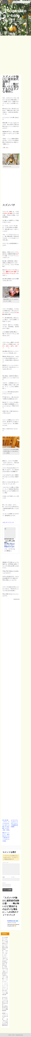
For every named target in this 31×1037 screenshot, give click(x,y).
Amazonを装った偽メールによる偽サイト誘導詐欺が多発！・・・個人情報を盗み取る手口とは (5, 1003)
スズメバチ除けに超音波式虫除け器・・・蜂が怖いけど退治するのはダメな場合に (10, 84)
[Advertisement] (15, 55)
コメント (5, 862)
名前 (3, 877)
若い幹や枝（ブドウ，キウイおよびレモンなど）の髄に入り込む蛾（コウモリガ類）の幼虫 (5, 825)
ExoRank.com (11, 921)
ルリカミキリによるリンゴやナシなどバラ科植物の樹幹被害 (14, 823)
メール (12, 877)
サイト (4, 883)
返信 (17, 921)
